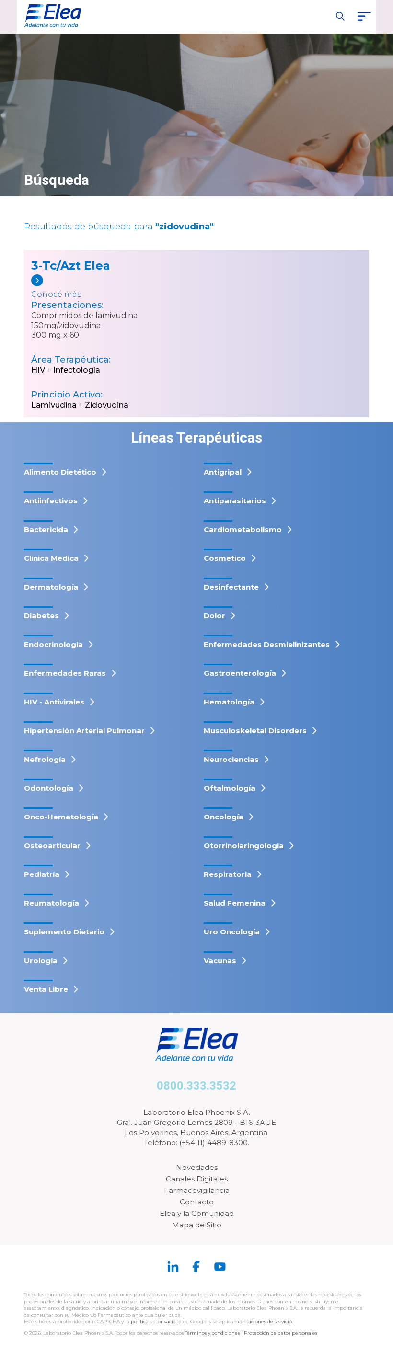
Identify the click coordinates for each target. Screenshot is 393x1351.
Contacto (197, 1201)
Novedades (197, 1167)
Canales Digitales (197, 1178)
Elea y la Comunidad (197, 1213)
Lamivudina (54, 404)
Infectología (76, 370)
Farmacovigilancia (197, 1190)
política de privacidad (157, 1321)
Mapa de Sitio (196, 1224)
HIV (38, 370)
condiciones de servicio (265, 1321)
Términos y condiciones (212, 1333)
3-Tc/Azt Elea (70, 265)
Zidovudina (106, 404)
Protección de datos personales (280, 1333)
